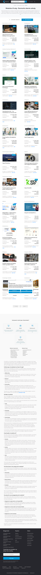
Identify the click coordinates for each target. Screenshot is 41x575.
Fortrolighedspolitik (29, 281)
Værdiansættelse (30, 535)
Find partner (29, 541)
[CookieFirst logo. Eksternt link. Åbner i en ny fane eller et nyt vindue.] (9, 282)
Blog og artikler (16, 568)
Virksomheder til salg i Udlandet (8, 547)
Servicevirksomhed (14, 356)
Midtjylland (24, 351)
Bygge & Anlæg (13, 351)
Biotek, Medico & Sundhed (15, 349)
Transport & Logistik (14, 357)
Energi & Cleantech (14, 352)
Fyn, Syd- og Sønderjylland (27, 349)
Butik (16, 540)
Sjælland (24, 353)
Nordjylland (24, 352)
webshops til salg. (22, 392)
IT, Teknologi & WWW (14, 355)
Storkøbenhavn (25, 354)
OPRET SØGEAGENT (28, 19)
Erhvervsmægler (29, 538)
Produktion (17, 535)
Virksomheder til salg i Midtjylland (6, 537)
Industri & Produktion (14, 354)
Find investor (29, 545)
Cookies (20, 566)
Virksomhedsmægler (30, 536)
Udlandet (24, 355)
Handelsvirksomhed (14, 353)
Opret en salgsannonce (6, 568)
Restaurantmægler (30, 540)
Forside (15, 5)
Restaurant (17, 541)
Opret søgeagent (28, 566)
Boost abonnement (30, 533)
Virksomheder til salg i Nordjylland (6, 534)
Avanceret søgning (15, 19)
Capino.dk (23, 568)
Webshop (16, 533)
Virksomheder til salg (20, 5)
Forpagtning (29, 543)
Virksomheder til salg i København (6, 545)
